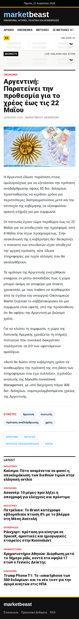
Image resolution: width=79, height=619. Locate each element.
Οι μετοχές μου (64, 30)
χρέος (49, 422)
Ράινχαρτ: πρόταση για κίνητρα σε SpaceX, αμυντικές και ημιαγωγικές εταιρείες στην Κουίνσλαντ (35, 536)
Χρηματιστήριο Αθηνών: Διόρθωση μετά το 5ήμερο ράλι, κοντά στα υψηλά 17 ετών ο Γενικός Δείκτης (39, 558)
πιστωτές (46, 414)
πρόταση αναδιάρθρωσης (22, 422)
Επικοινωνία (11, 612)
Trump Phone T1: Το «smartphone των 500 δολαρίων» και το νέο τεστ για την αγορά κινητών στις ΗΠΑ (37, 579)
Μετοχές (42, 30)
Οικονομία (24, 30)
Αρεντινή (28, 414)
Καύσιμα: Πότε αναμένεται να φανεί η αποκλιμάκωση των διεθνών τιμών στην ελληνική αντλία (39, 475)
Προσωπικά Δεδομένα (34, 612)
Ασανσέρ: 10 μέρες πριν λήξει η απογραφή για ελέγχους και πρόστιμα (37, 494)
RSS (53, 612)
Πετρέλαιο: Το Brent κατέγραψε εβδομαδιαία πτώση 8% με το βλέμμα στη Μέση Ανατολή (36, 514)
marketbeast (18, 604)
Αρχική (9, 30)
